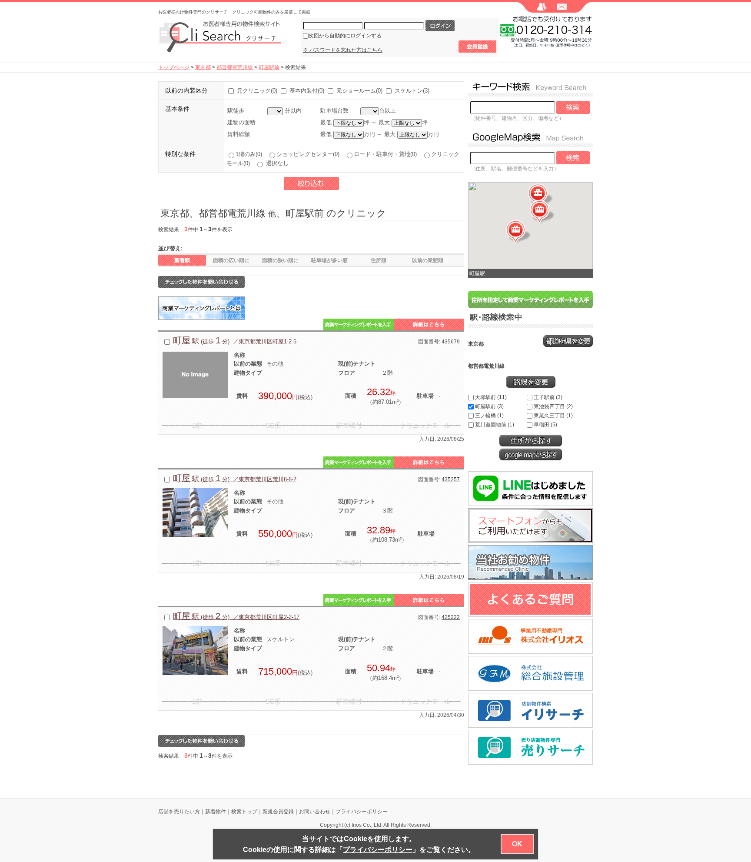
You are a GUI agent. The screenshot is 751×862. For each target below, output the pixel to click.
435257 (451, 479)
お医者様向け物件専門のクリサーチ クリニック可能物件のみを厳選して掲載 (234, 12)
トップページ (173, 67)
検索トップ (244, 812)
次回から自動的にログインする (345, 36)
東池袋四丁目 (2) (553, 406)
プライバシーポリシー (362, 812)
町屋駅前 (269, 67)
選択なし (276, 163)
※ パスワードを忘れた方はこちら (342, 50)
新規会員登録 (278, 812)
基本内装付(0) (306, 90)
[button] (542, 212)
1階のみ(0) (251, 154)
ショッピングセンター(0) (309, 154)
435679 (451, 342)
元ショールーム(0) (359, 90)
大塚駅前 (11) (491, 397)
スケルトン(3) (412, 90)
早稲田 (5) (545, 425)
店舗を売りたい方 (179, 812)
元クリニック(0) (257, 90)
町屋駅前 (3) (489, 406)
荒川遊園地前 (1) (494, 425)
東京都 (203, 67)
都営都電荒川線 (234, 67)
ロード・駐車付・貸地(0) (387, 154)
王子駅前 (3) (548, 397)
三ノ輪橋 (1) (489, 416)
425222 (451, 617)
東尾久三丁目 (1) (553, 416)
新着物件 (215, 812)
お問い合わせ (314, 812)
